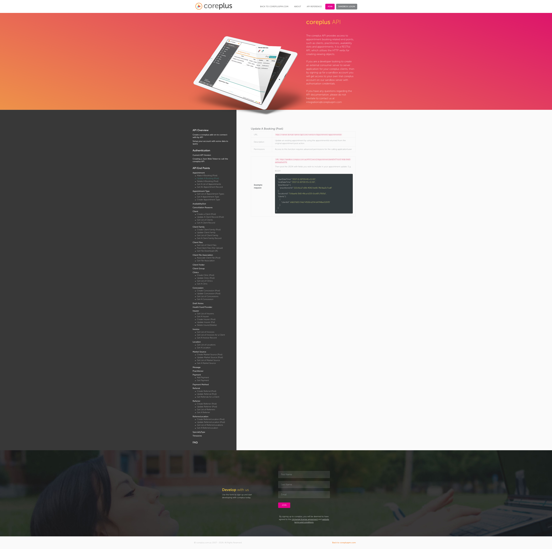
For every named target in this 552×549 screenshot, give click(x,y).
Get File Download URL (207, 251)
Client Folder (199, 265)
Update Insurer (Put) (206, 322)
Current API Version (202, 155)
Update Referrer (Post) (207, 406)
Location (197, 342)
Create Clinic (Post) (205, 275)
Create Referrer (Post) (207, 404)
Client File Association (203, 255)
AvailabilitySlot (199, 204)
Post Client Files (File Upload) (210, 248)
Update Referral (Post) (207, 394)
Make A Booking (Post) (207, 175)
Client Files (198, 242)
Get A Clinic (202, 284)
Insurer (196, 311)
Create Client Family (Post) (209, 229)
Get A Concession (205, 299)
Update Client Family (206, 232)
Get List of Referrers (206, 409)
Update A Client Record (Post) (210, 217)
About (297, 6)
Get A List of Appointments (209, 184)
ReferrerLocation (200, 416)
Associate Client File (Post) (208, 258)
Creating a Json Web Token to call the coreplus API (210, 160)
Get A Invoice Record (207, 338)
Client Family (199, 227)
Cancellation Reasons (202, 207)
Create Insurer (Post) (206, 319)
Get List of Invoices (205, 332)
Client (195, 211)
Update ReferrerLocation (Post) (211, 422)
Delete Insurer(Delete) (207, 325)
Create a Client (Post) (206, 214)
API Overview (201, 130)
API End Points (201, 168)
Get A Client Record (206, 223)
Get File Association (206, 260)
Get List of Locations (206, 345)
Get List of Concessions (207, 296)
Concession (198, 288)
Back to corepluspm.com (274, 6)
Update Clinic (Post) (206, 278)
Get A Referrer (203, 412)
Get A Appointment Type (208, 197)
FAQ (195, 442)
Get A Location (203, 347)
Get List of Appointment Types (210, 194)
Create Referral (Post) (206, 391)
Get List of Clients (205, 220)
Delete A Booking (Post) (207, 181)
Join (329, 6)
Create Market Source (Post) (209, 354)
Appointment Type (201, 191)
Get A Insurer (203, 316)
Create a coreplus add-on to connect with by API (210, 136)
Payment (197, 375)
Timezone (197, 436)
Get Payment (203, 380)
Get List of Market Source (208, 360)
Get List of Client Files (206, 245)
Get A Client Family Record (209, 238)
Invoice (196, 329)
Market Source (199, 352)
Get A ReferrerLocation (207, 428)
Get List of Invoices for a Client (211, 335)
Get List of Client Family (207, 235)
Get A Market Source (206, 363)
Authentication (201, 150)
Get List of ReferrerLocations (210, 425)
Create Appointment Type (208, 199)
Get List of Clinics (205, 281)
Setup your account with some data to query (210, 142)
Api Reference (314, 6)
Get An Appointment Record (210, 187)
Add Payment (203, 377)
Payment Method (201, 384)
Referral (196, 388)
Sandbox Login (346, 6)
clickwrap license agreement (305, 519)
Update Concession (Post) (208, 293)
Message (197, 367)
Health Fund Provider (202, 307)
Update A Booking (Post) (208, 178)
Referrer (196, 401)
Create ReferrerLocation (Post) (211, 419)
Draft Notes (198, 303)
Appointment (199, 173)
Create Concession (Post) (208, 290)
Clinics (196, 272)
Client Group (199, 268)
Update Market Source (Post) (210, 357)
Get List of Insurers (205, 313)
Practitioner (198, 371)
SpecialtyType (199, 432)
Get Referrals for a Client (208, 397)
